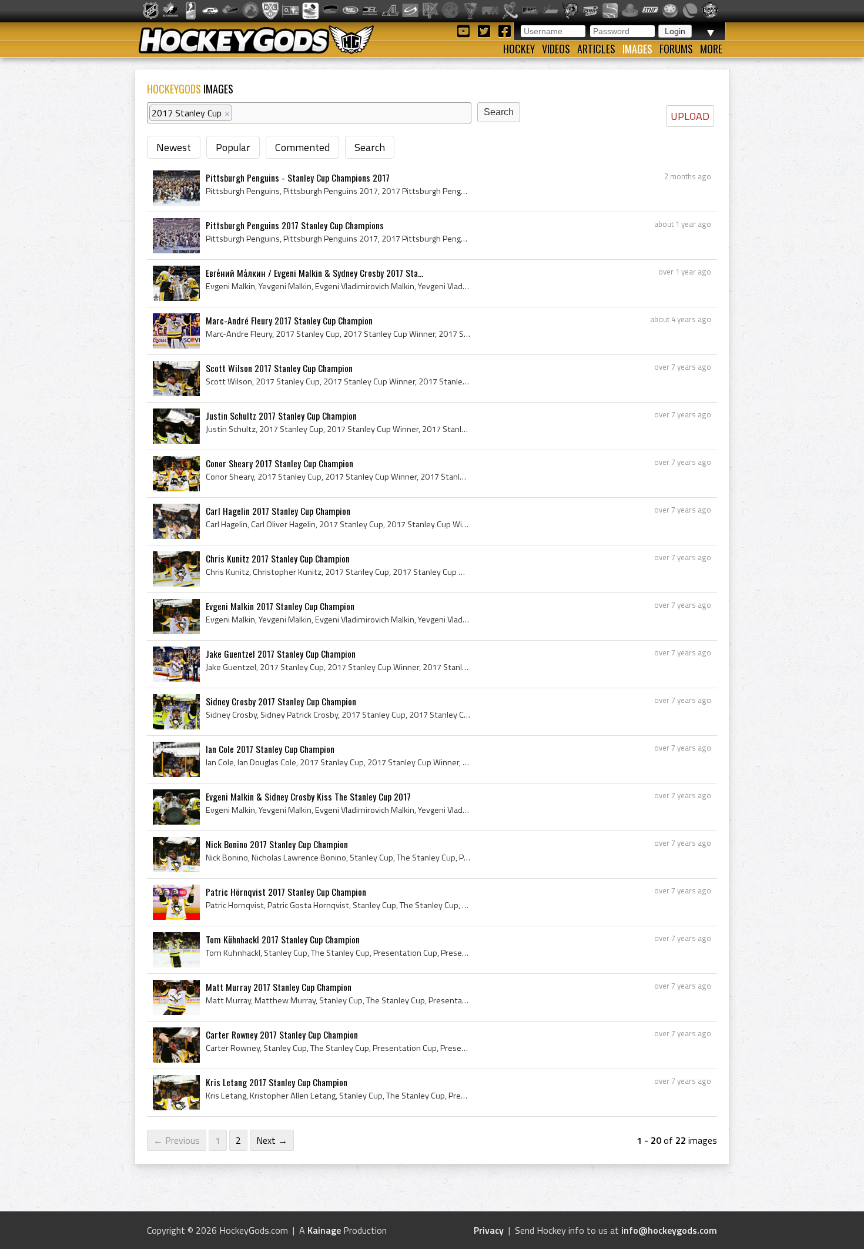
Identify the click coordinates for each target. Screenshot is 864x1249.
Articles (596, 48)
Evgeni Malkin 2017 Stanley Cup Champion (280, 606)
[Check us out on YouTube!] (465, 30)
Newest (173, 147)
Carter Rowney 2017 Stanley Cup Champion (282, 1034)
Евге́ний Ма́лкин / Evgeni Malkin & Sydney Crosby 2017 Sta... (314, 273)
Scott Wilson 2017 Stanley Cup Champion (279, 368)
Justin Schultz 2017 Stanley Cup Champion (281, 415)
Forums (676, 48)
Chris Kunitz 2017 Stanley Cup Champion (278, 558)
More (711, 48)
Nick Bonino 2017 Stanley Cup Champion (277, 844)
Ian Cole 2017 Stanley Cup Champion (270, 749)
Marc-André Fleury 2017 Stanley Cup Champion (289, 320)
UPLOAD (690, 116)
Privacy (489, 1230)
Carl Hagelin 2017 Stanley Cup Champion (278, 511)
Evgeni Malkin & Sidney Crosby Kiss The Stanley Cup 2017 (308, 796)
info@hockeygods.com (669, 1230)
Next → (271, 1140)
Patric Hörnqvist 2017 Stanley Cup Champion (286, 892)
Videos (556, 48)
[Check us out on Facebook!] (504, 30)
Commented (302, 147)
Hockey (519, 48)
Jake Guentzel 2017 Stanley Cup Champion (281, 654)
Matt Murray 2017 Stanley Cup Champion (278, 987)
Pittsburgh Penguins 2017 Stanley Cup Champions (295, 225)
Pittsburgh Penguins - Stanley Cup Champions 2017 (298, 177)
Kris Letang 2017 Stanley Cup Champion (276, 1082)
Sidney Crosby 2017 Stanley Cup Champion (281, 701)
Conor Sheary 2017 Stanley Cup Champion (279, 463)
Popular (233, 147)
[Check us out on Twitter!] (485, 30)
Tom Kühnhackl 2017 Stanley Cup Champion (283, 939)
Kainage (324, 1230)
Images (637, 48)
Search (369, 147)
